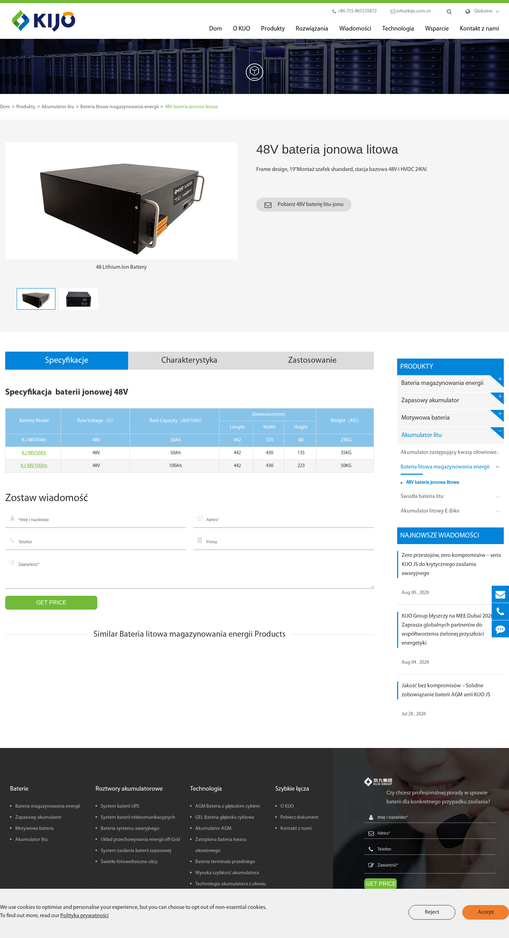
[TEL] (500, 611)
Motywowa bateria (425, 418)
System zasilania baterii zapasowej (136, 850)
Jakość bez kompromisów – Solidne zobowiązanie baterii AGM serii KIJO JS (446, 690)
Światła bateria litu (422, 496)
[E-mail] (500, 594)
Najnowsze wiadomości (439, 535)
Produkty (273, 29)
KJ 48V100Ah (34, 465)
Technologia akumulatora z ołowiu (230, 884)
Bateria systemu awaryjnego (130, 828)
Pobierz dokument (299, 817)
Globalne (483, 11)
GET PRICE (51, 602)
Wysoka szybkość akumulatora (227, 873)
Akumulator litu (58, 107)
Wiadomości (355, 29)
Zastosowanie (312, 360)
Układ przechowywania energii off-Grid (140, 839)
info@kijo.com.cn (413, 11)
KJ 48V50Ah (34, 453)
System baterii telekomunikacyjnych (138, 817)
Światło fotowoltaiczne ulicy (129, 861)
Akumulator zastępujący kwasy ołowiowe (449, 452)
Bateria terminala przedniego (225, 861)
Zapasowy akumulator (430, 401)
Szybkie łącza (292, 789)
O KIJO (241, 29)
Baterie (19, 789)
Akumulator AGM (213, 828)
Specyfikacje (66, 360)
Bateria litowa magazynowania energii (119, 107)
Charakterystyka (189, 360)
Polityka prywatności (84, 916)
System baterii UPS (120, 806)
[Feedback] (500, 628)
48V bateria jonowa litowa (191, 107)
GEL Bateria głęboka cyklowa (224, 817)
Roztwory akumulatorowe (129, 789)
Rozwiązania (312, 29)
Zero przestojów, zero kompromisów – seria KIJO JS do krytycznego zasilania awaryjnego (451, 564)
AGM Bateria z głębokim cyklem (227, 806)
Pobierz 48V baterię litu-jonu (310, 204)
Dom (215, 29)
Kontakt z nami (479, 29)
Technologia (398, 29)
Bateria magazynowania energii (442, 383)
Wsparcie (437, 29)
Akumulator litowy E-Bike (430, 511)
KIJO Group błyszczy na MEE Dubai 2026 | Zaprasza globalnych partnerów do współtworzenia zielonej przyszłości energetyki (449, 629)
